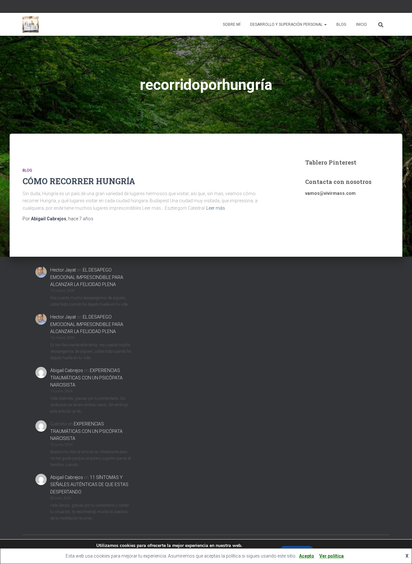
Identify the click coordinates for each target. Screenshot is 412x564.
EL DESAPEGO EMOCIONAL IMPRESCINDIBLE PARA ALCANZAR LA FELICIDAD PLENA (86, 277)
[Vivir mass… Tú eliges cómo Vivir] (30, 24)
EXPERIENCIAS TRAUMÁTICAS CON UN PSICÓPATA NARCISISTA (86, 377)
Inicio (361, 24)
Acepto (306, 556)
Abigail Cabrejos (66, 370)
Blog (341, 24)
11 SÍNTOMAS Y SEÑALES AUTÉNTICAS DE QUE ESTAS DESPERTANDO (89, 484)
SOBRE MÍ (231, 24)
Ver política (331, 556)
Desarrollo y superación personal (286, 24)
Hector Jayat (63, 269)
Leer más (215, 208)
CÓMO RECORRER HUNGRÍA (79, 181)
